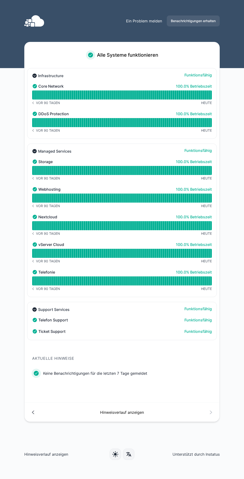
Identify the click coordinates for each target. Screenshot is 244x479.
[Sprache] (128, 454)
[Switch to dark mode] (115, 454)
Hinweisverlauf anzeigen (46, 454)
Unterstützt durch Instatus (196, 454)
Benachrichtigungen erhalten (193, 21)
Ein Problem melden (144, 21)
